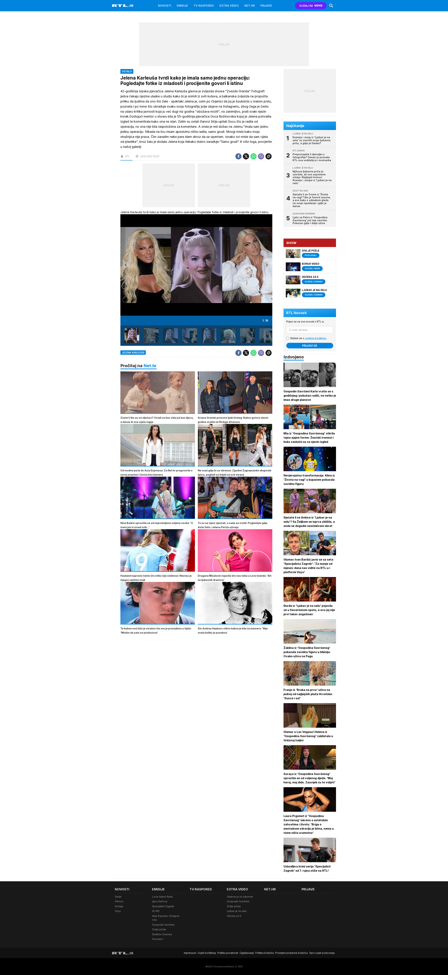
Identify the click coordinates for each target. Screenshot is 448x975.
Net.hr (150, 365)
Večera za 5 (234, 916)
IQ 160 (155, 911)
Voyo (118, 911)
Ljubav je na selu (237, 911)
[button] (132, 335)
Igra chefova (159, 901)
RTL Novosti (296, 313)
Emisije (182, 5)
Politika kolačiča (264, 952)
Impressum (190, 952)
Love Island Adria (162, 896)
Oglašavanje (247, 952)
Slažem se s (308, 338)
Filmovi (119, 901)
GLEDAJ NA (306, 5)
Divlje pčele (159, 929)
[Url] (268, 156)
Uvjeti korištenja (207, 952)
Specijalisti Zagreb (163, 906)
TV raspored (204, 5)
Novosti (164, 5)
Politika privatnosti (227, 952)
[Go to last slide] (126, 265)
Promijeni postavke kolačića (291, 952)
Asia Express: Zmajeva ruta (165, 918)
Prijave (266, 5)
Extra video (229, 5)
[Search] (331, 6)
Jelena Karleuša (133, 352)
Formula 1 (157, 939)
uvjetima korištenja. (316, 338)
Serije (118, 896)
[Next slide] (267, 265)
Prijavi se (309, 345)
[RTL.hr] (122, 5)
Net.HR (249, 5)
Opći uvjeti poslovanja (322, 952)
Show (291, 243)
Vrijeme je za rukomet (240, 896)
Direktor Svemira (162, 934)
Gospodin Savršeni (163, 924)
